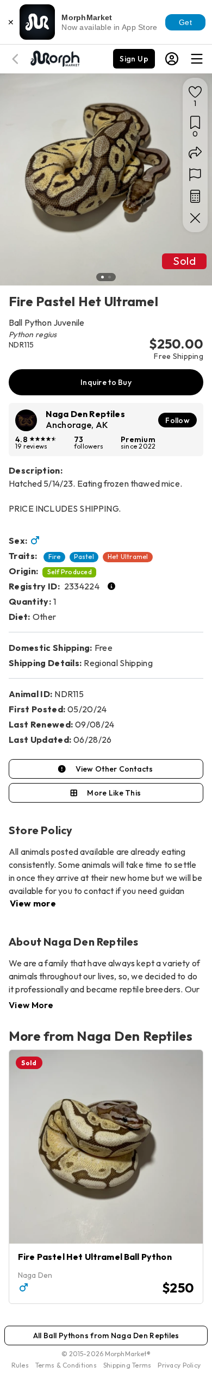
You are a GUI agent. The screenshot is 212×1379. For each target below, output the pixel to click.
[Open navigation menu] (197, 58)
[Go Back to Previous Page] (16, 59)
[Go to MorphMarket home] (54, 58)
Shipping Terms (127, 1365)
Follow (177, 420)
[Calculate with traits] (195, 196)
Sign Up (134, 59)
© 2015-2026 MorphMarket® (106, 1354)
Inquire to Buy (106, 382)
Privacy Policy (179, 1365)
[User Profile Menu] (172, 58)
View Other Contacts (114, 769)
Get (185, 22)
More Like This (114, 793)
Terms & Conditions (66, 1365)
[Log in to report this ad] (195, 174)
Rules (20, 1365)
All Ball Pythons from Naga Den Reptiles (106, 1335)
